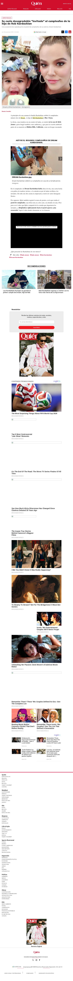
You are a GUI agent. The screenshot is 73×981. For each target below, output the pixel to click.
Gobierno (4, 876)
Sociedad (4, 886)
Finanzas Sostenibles (8, 910)
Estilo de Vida (6, 800)
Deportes (4, 831)
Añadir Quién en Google (41, 32)
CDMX (3, 881)
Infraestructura (7, 895)
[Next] (60, 159)
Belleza (59, 9)
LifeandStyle (6, 871)
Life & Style (6, 826)
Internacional (6, 862)
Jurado (4, 802)
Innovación (5, 912)
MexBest (5, 790)
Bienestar (5, 799)
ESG (3, 902)
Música (4, 835)
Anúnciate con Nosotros (46, 973)
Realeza (25, 9)
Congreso (5, 879)
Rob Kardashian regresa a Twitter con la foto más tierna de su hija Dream (54, 291)
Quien (33, 960)
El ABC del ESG (6, 914)
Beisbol (4, 843)
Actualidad (5, 818)
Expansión (5, 856)
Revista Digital (67, 3)
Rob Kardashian (38, 118)
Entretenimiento (6, 830)
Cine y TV (4, 833)
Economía (5, 861)
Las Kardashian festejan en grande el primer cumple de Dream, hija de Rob (17, 291)
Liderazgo (5, 819)
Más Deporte (5, 849)
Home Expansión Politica (9, 859)
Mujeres (4, 816)
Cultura (4, 786)
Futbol (4, 842)
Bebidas (4, 793)
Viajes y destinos (7, 795)
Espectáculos (12, 9)
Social (4, 905)
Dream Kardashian (16, 257)
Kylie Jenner (25, 255)
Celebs (4, 811)
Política (4, 875)
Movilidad (5, 909)
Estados (4, 883)
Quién (4, 775)
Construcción (6, 892)
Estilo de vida (6, 812)
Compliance (29, 973)
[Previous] (13, 159)
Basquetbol (5, 847)
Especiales (5, 823)
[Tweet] (62, 32)
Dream (23, 118)
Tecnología (5, 864)
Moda (49, 9)
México (4, 878)
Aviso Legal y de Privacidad (12, 973)
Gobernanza (5, 907)
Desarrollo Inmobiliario (9, 893)
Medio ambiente (6, 904)
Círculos (38, 9)
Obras (4, 866)
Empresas (5, 857)
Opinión (4, 821)
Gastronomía (6, 792)
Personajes (5, 797)
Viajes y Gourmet (7, 785)
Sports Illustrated (8, 840)
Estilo (4, 828)
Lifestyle (4, 850)
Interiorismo (5, 898)
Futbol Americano (7, 845)
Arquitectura (6, 897)
